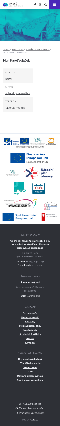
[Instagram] (40, 4)
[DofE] (20, 203)
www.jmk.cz (33, 295)
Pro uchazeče (30, 313)
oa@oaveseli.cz (34, 265)
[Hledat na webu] (45, 4)
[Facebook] (35, 4)
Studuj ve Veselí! (30, 317)
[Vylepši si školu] (50, 203)
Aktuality (30, 321)
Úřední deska (30, 367)
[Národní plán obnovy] (39, 173)
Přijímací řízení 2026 (30, 326)
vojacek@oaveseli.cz (17, 93)
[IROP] (30, 216)
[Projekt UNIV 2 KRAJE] (20, 188)
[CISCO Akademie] (38, 188)
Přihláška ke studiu (30, 363)
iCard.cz (34, 419)
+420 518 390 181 (15, 107)
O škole (30, 338)
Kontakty (18, 49)
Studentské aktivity (30, 334)
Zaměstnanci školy (38, 49)
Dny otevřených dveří (30, 359)
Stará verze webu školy (30, 380)
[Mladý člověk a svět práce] (30, 142)
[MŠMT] (12, 173)
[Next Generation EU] (30, 157)
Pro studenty (30, 330)
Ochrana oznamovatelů (30, 376)
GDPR (30, 371)
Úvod (6, 49)
